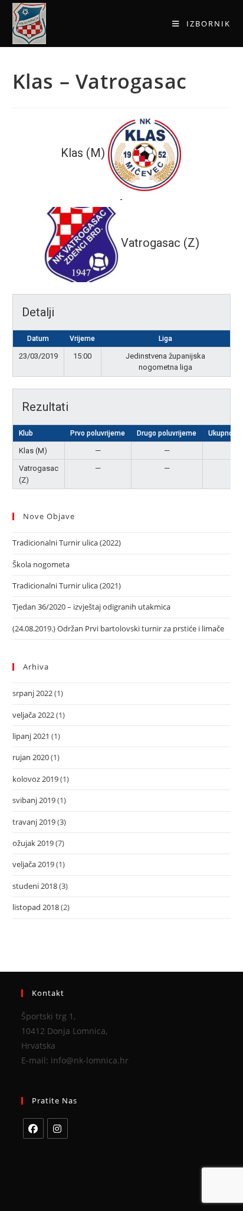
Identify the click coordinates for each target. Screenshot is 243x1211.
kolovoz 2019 (35, 779)
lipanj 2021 (31, 736)
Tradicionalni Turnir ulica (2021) (66, 585)
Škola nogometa (41, 564)
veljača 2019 (33, 864)
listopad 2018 (35, 907)
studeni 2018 (34, 886)
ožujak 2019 (33, 843)
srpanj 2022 (32, 693)
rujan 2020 (30, 757)
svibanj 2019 (33, 800)
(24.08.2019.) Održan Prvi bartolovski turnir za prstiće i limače (118, 628)
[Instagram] (57, 1128)
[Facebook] (33, 1128)
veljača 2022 (33, 715)
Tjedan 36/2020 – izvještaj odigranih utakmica (91, 606)
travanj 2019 (33, 822)
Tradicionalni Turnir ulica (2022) (66, 542)
